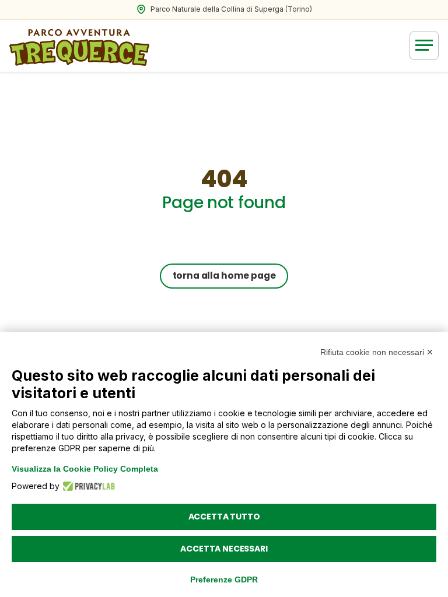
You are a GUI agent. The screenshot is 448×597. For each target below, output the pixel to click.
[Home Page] (79, 45)
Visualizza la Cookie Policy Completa (85, 468)
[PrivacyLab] (85, 486)
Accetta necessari (223, 548)
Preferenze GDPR (224, 579)
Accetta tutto (224, 516)
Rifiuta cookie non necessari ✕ (376, 352)
